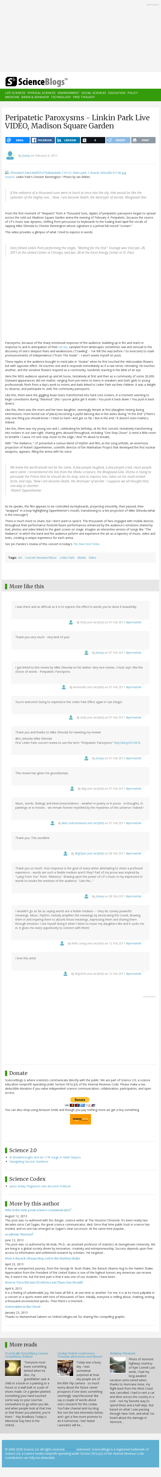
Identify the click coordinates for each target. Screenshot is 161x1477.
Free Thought (84, 97)
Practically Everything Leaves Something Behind (26, 1354)
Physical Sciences (41, 93)
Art (20, 558)
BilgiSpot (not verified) (89, 853)
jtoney (26, 156)
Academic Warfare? (19, 1234)
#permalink (133, 622)
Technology (61, 97)
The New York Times (86, 544)
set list (62, 347)
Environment (68, 93)
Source (9, 177)
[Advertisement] (80, 36)
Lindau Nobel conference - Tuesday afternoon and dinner (80, 1354)
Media (81, 558)
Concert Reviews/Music (41, 558)
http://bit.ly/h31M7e (127, 743)
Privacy (70, 1449)
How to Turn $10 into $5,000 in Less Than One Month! (44, 1282)
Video (92, 558)
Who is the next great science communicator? (38, 1210)
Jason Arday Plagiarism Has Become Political (39, 1186)
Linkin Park (67, 558)
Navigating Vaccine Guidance (28, 1161)
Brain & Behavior (35, 97)
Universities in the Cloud (22, 1307)
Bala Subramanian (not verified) (83, 823)
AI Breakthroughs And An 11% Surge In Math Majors (45, 1157)
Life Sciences (15, 93)
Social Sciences (93, 93)
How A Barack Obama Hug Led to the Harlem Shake (42, 1258)
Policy (132, 93)
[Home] (30, 82)
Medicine (12, 97)
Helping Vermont (122, 1353)
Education (116, 93)
